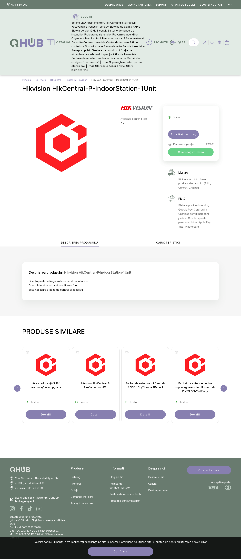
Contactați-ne (209, 470)
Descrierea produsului (80, 242)
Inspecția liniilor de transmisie (118, 54)
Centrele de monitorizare (86, 58)
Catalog (75, 477)
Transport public (81, 50)
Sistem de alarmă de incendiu (89, 30)
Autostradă (118, 38)
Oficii (106, 22)
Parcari (106, 38)
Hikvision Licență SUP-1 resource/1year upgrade (46, 385)
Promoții (76, 483)
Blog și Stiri (116, 477)
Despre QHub (114, 4)
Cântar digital (118, 22)
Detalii (46, 414)
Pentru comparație (183, 144)
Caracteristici (168, 242)
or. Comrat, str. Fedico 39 (29, 488)
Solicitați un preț (183, 134)
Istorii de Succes (183, 4)
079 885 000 (19, 4)
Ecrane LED (78, 22)
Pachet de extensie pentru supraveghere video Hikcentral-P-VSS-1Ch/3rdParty (195, 387)
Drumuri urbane (94, 46)
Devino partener (140, 4)
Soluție (210, 143)
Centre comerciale (94, 42)
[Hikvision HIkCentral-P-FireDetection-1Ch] (95, 365)
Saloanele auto (113, 46)
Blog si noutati (211, 4)
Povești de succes (82, 503)
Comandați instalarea (191, 152)
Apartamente (95, 22)
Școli (98, 38)
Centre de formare (117, 42)
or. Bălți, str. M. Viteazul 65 (29, 483)
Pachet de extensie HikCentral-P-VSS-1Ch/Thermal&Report (145, 385)
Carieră (152, 483)
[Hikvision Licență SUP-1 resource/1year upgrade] (46, 365)
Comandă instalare (82, 496)
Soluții (74, 490)
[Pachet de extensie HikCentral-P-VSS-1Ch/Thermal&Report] (145, 365)
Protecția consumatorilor (125, 500)
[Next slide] (224, 388)
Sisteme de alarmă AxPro (125, 26)
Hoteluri (89, 38)
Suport (161, 4)
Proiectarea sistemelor (97, 34)
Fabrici (121, 66)
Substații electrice (134, 46)
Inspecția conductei (114, 58)
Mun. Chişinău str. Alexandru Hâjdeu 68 (36, 478)
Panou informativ (98, 26)
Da (122, 123)
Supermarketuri (135, 38)
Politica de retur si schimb (125, 494)
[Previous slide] (17, 388)
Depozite (77, 42)
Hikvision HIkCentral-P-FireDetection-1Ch (95, 385)
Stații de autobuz (105, 66)
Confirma (120, 551)
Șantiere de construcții (106, 50)
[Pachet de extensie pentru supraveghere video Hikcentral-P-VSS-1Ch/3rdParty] (195, 365)
